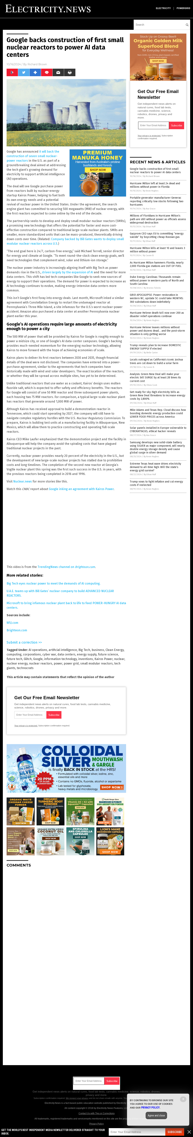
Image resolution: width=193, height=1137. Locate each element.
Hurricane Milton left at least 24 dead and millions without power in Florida (155, 185)
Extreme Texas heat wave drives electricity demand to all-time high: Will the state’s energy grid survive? (155, 467)
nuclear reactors (40, 663)
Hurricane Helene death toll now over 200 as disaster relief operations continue (157, 314)
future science (108, 654)
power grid (71, 663)
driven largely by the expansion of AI (67, 272)
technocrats (25, 668)
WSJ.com (12, 623)
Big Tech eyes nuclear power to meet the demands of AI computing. (53, 583)
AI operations (38, 650)
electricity (163, 8)
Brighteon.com (17, 630)
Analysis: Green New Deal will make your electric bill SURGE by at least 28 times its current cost (155, 378)
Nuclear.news (22, 481)
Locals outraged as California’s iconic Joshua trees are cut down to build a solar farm (156, 361)
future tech (14, 659)
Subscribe (175, 1132)
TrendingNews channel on (66, 567)
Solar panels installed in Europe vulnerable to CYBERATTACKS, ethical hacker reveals (158, 429)
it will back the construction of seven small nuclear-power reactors (33, 156)
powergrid (183, 8)
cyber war (49, 654)
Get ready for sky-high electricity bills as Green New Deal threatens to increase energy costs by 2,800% (157, 395)
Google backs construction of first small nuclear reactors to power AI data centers (155, 170)
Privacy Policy (96, 1123)
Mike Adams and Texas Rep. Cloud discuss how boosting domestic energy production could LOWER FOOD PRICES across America (158, 413)
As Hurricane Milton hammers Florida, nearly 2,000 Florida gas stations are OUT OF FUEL (157, 264)
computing (14, 654)
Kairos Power (103, 659)
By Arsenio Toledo (152, 288)
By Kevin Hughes (150, 191)
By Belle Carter (151, 352)
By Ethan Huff (149, 226)
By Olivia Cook (150, 385)
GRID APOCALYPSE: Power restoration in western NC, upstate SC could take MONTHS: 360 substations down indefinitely (156, 298)
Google (38, 659)
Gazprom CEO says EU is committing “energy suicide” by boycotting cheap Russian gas (157, 235)
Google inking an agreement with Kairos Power (81, 489)
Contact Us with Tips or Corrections (97, 1113)
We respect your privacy (77, 1098)
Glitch (28, 659)
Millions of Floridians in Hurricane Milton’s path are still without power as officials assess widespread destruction (158, 219)
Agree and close (156, 1115)
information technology (60, 659)
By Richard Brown (151, 176)
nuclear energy (17, 663)
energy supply (86, 654)
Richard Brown (37, 64)
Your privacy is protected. (26, 725)
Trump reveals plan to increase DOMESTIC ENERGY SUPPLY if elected (155, 347)
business (98, 650)
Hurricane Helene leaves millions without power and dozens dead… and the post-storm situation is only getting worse (157, 331)
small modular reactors (96, 663)
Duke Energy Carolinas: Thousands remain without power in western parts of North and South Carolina (157, 280)
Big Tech (84, 650)
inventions (85, 659)
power (58, 663)
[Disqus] (66, 917)
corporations (32, 654)
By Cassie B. (148, 255)
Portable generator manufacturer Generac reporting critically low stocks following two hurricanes (156, 201)
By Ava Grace (149, 208)
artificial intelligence (63, 650)
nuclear (119, 659)
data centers (66, 654)
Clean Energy (115, 650)
